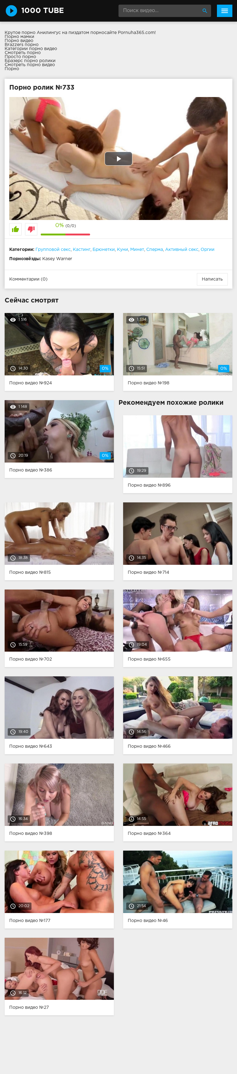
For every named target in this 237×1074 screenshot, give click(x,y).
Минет (137, 250)
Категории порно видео (31, 49)
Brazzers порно (22, 45)
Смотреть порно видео (30, 65)
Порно (12, 69)
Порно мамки (19, 37)
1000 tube (42, 10)
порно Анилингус (41, 33)
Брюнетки (104, 250)
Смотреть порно (23, 53)
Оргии (207, 250)
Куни (122, 250)
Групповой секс (53, 250)
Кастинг (81, 250)
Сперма (154, 250)
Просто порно (20, 57)
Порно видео (19, 41)
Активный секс (181, 250)
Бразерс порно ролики (30, 61)
